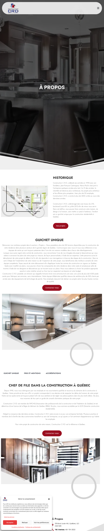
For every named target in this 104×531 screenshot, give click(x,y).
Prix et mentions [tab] (32, 373)
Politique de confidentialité (33, 527)
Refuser (25, 522)
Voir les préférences (41, 522)
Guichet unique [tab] (11, 373)
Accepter (9, 522)
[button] (49, 499)
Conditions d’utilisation (18, 527)
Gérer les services (9, 517)
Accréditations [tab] (53, 373)
